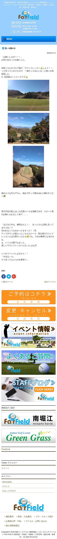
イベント (6, 486)
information (7, 482)
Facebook (5, 449)
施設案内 (10, 517)
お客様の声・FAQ (13, 521)
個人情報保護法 (12, 526)
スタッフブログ (9, 491)
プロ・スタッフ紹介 (44, 517)
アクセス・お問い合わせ (36, 521)
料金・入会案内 (24, 517)
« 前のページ (7, 282)
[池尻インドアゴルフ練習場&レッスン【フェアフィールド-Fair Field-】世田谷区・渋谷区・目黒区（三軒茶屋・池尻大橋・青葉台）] (28, 18)
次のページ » (50, 282)
